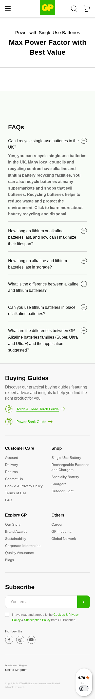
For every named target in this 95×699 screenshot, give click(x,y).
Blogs (9, 560)
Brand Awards (16, 531)
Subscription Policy (37, 620)
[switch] (83, 688)
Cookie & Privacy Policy (24, 486)
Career (57, 524)
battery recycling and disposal (37, 214)
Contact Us (14, 479)
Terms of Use (15, 493)
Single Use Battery (66, 458)
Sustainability (15, 539)
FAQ (8, 500)
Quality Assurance (19, 553)
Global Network (63, 539)
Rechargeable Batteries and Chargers (70, 467)
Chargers (58, 484)
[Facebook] (9, 640)
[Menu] (8, 9)
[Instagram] (20, 640)
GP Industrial (61, 531)
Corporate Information (23, 546)
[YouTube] (31, 640)
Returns (11, 472)
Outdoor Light (62, 491)
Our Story (13, 524)
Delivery (11, 465)
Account (11, 458)
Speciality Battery (65, 477)
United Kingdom (16, 670)
